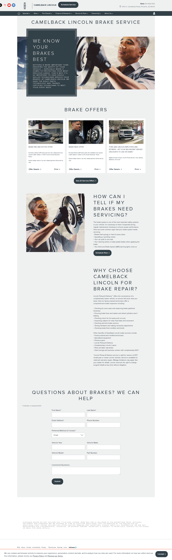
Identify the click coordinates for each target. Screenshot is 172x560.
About (23, 547)
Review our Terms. (55, 556)
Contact (28, 547)
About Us (108, 13)
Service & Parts (80, 13)
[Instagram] (4, 5)
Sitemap (59, 547)
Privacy (44, 547)
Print (56, 169)
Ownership (95, 13)
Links (65, 547)
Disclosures (52, 547)
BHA (18, 547)
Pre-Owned (46, 13)
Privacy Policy (38, 556)
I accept (160, 554)
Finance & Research (63, 13)
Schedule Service (68, 5)
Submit (57, 481)
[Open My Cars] (153, 13)
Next (148, 146)
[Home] (24, 6)
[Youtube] (9, 5)
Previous (24, 146)
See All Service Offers (85, 181)
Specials (26, 13)
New (35, 13)
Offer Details (34, 169)
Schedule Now (102, 253)
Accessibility (36, 547)
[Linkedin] (13, 5)
